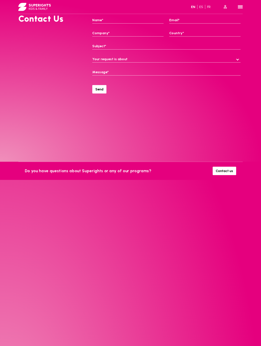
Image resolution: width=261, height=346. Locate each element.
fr (209, 7)
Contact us (224, 171)
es (201, 7)
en (193, 7)
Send (99, 89)
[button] (166, 59)
